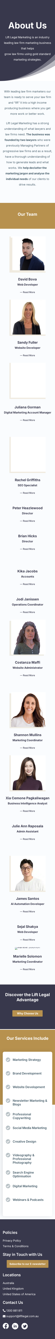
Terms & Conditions (16, 1246)
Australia (8, 1283)
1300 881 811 (14, 1310)
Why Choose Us (27, 1013)
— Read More (27, 292)
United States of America (19, 1294)
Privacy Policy (12, 1240)
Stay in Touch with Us (22, 1254)
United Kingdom (13, 1288)
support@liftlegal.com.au (22, 1316)
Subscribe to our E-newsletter (27, 1263)
